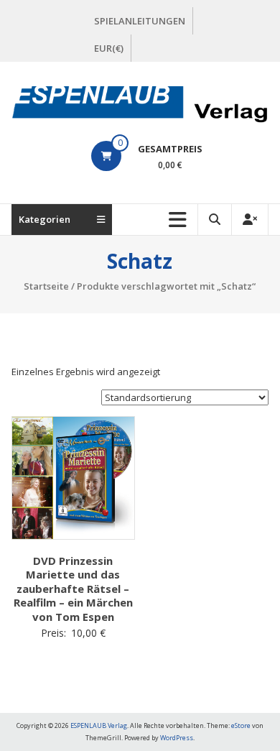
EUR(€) (108, 48)
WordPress (176, 737)
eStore (241, 725)
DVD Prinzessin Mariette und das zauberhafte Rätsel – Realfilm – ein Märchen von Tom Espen (73, 588)
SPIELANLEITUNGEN (139, 20)
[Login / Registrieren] (250, 219)
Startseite (46, 286)
